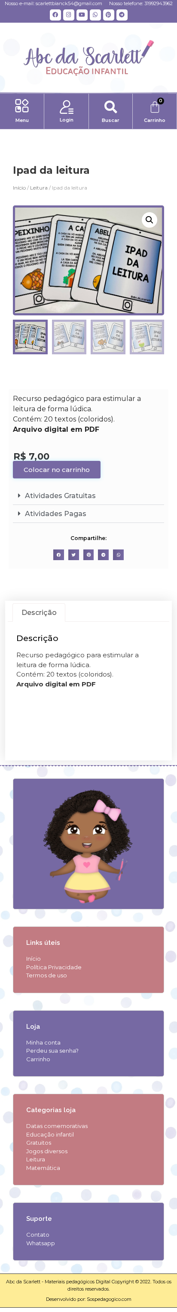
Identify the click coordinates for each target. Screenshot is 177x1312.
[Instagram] (68, 15)
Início (19, 187)
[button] (22, 107)
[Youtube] (82, 15)
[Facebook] (55, 15)
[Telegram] (122, 15)
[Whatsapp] (95, 15)
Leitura (39, 187)
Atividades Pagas (55, 514)
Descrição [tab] (39, 613)
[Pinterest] (108, 15)
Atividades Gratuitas (60, 496)
